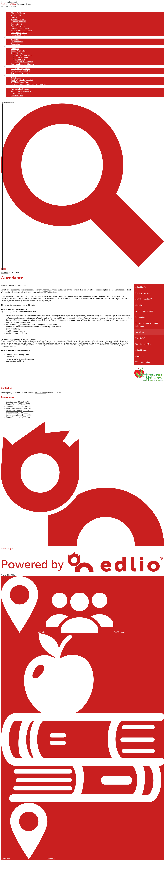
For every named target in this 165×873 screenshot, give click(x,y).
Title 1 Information (18, 26)
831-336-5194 (23, 402)
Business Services (12, 406)
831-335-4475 (40, 393)
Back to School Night (23, 55)
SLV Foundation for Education (22, 64)
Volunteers (15, 49)
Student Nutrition (12, 417)
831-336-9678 (24, 404)
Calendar (41, 632)
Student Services (12, 404)
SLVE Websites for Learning (22, 80)
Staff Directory (119, 632)
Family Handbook (18, 35)
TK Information (17, 42)
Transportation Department (21, 89)
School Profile (16, 15)
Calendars (14, 17)
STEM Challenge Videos (20, 82)
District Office (16, 93)
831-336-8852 (28, 411)
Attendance (15, 40)
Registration (15, 44)
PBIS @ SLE (16, 78)
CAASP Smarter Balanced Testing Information (28, 84)
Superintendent (11, 402)
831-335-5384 (24, 417)
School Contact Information (21, 30)
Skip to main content (9, 2)
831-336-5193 (25, 408)
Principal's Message (18, 13)
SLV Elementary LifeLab (20, 69)
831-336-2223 (22, 413)
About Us (4, 273)
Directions (51, 859)
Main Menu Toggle (8, 6)
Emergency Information (20, 28)
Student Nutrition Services (21, 91)
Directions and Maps (18, 22)
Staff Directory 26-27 (19, 33)
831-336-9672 (25, 406)
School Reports (16, 24)
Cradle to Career (17, 96)
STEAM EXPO (21, 57)
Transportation (11, 413)
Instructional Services (14, 411)
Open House (20, 60)
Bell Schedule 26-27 (18, 20)
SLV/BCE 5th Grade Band (21, 71)
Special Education (13, 415)
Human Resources (13, 408)
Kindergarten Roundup (24, 62)
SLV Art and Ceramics (19, 73)
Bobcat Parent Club (18, 51)
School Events (16, 53)
